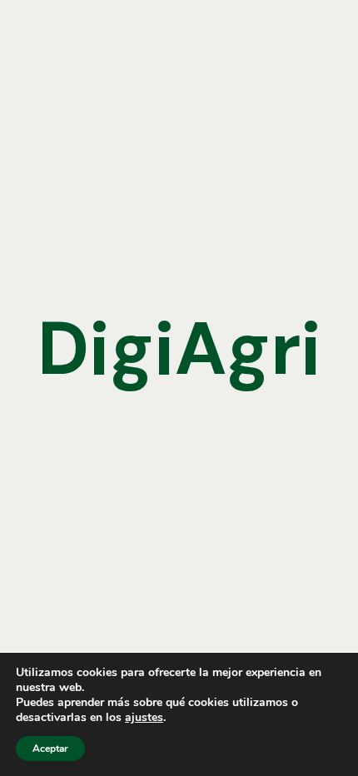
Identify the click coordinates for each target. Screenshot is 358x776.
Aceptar (50, 748)
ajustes (144, 717)
